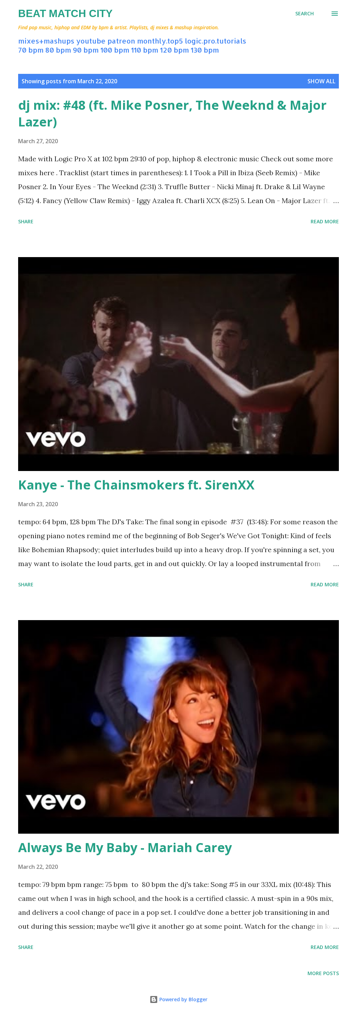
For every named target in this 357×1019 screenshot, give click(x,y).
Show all (321, 81)
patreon (121, 40)
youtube (91, 40)
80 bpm (58, 49)
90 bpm (86, 49)
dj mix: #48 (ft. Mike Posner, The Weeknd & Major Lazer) (172, 113)
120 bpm (174, 49)
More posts (323, 973)
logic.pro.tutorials (215, 40)
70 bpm (31, 49)
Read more (325, 221)
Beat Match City (65, 13)
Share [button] (25, 221)
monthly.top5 (160, 40)
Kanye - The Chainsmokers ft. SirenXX (136, 484)
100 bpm (114, 49)
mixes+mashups (46, 40)
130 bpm (205, 49)
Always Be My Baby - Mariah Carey (125, 847)
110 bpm (144, 49)
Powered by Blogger (182, 999)
